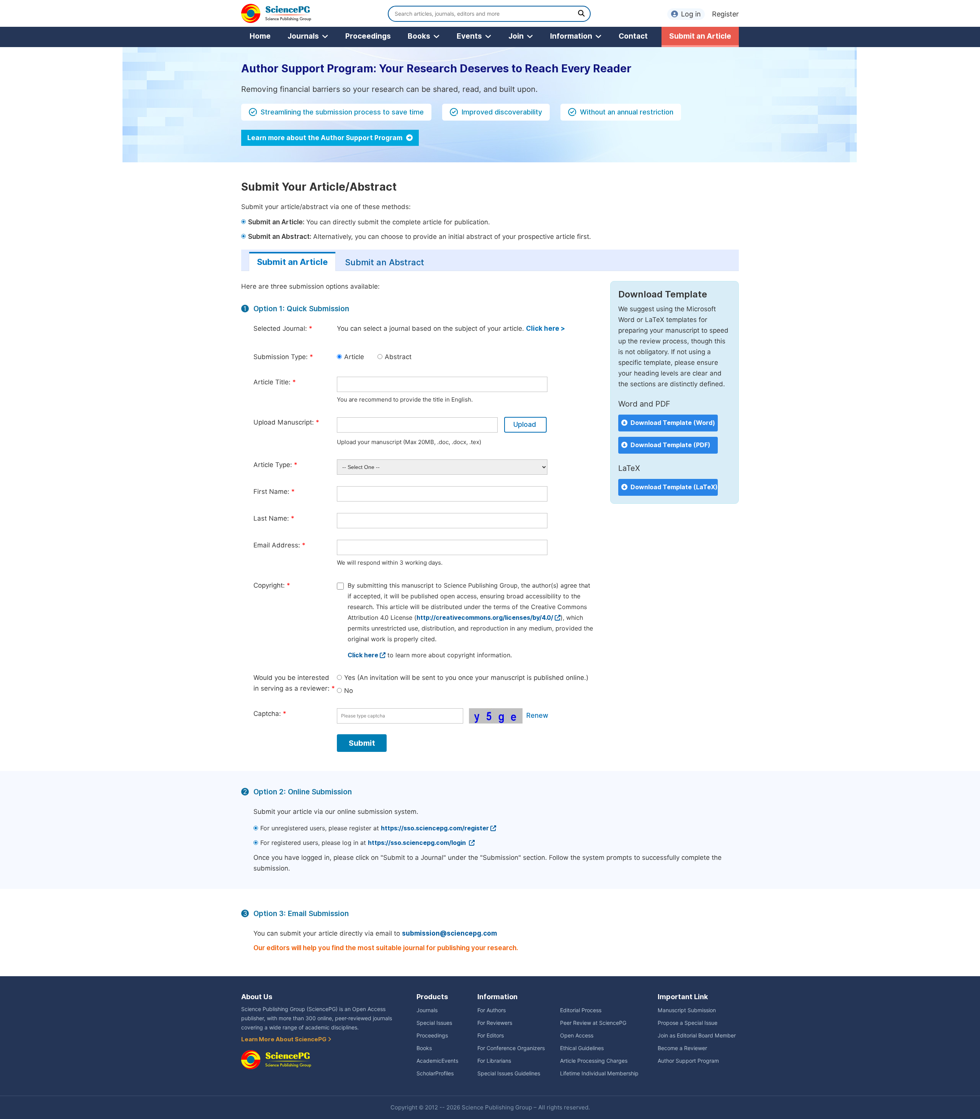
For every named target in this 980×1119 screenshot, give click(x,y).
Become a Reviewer (682, 1048)
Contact (633, 36)
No (348, 690)
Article (354, 357)
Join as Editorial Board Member (697, 1035)
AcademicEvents (437, 1061)
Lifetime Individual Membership (599, 1073)
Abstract (398, 357)
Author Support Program (688, 1061)
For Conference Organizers (511, 1048)
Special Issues (434, 1023)
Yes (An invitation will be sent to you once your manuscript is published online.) (466, 677)
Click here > (545, 328)
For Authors (491, 1010)
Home (260, 36)
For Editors (490, 1035)
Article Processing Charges (593, 1061)
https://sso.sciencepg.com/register (435, 828)
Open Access (576, 1035)
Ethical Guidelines (582, 1048)
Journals (303, 36)
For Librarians (494, 1061)
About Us (256, 997)
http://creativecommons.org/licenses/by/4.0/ (484, 617)
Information (571, 36)
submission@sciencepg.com (449, 933)
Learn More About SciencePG (284, 1039)
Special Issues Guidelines (508, 1073)
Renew (537, 715)
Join (516, 36)
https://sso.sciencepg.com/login (417, 842)
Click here (363, 655)
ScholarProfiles (435, 1073)
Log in (691, 14)
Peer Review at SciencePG (593, 1023)
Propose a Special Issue (687, 1023)
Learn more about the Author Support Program (325, 138)
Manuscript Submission (687, 1010)
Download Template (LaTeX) (674, 487)
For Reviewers (494, 1023)
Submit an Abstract (384, 262)
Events (469, 36)
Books (419, 36)
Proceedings (368, 36)
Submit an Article (700, 36)
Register (725, 14)
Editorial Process (580, 1010)
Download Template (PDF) (670, 445)
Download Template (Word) (672, 422)
